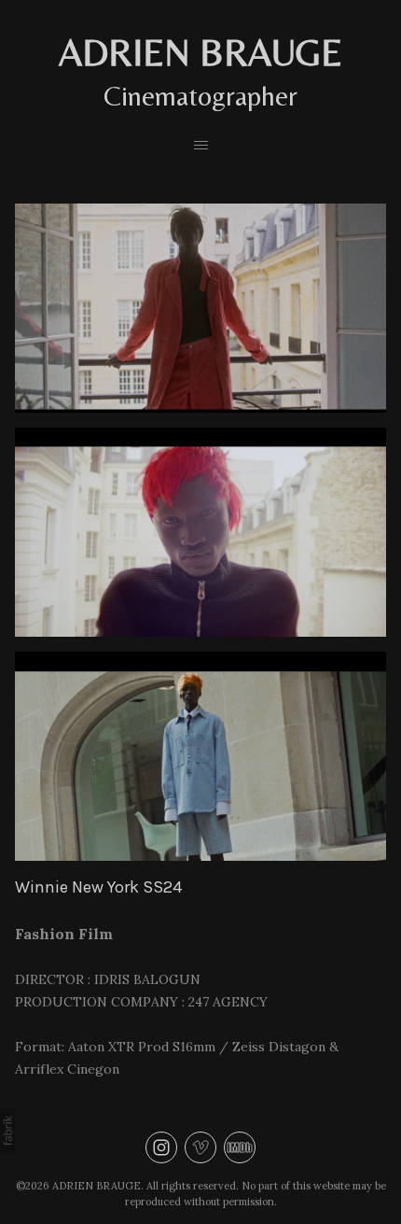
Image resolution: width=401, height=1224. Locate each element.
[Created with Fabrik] (7, 1130)
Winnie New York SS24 (98, 887)
